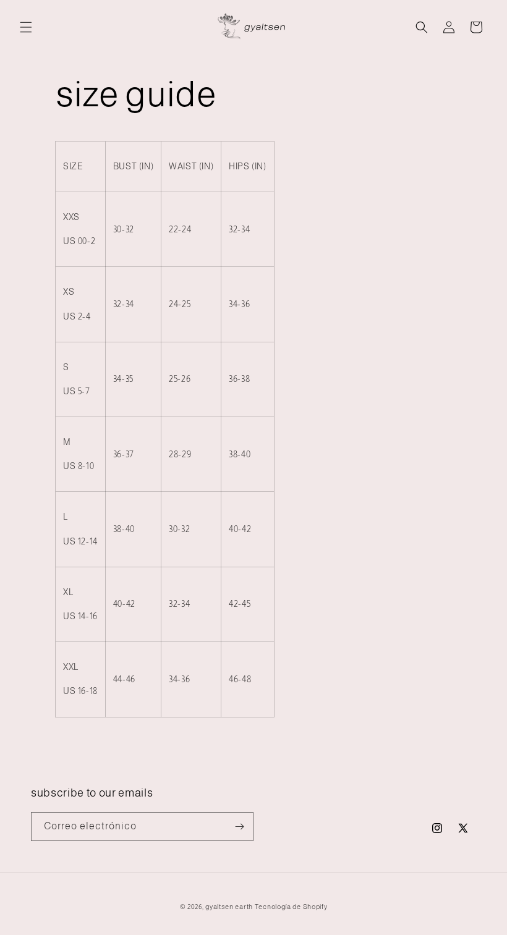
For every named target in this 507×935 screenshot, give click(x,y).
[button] (26, 27)
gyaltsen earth (229, 906)
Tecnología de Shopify (291, 906)
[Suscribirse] (239, 826)
